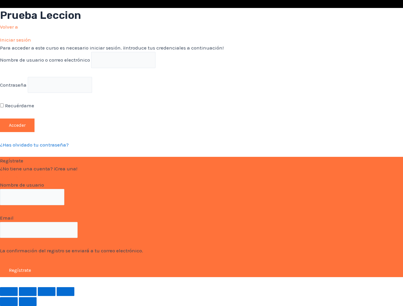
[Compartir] (28, 291)
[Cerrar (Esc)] (9, 291)
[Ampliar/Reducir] (65, 291)
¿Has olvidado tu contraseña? (34, 145)
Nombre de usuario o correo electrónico (45, 60)
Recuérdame (19, 105)
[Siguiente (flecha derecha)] (28, 301)
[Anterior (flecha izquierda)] (9, 301)
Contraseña (13, 85)
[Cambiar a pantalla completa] (46, 291)
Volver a (9, 27)
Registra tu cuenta (21, 177)
